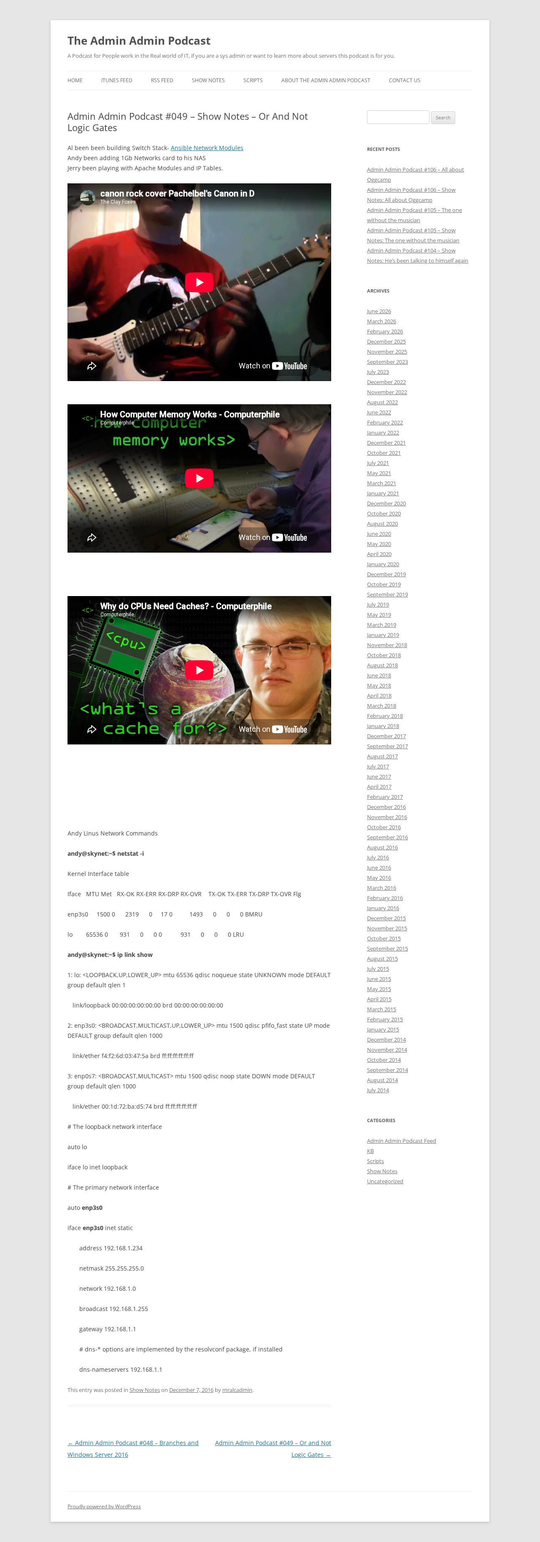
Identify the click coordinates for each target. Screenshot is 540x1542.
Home (75, 80)
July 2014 (378, 1090)
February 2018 (385, 716)
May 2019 (379, 614)
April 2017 (379, 786)
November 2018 (387, 645)
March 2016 (381, 888)
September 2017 (387, 746)
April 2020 (379, 554)
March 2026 (381, 321)
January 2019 (383, 635)
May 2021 (379, 473)
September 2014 (387, 1070)
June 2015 (379, 979)
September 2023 (387, 361)
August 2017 (382, 756)
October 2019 (384, 584)
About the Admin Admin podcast (325, 80)
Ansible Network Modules (207, 148)
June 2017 (379, 776)
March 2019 (381, 625)
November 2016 (387, 817)
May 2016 (379, 877)
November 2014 (387, 1049)
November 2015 (387, 928)
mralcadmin (237, 1390)
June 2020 (379, 533)
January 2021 (383, 493)
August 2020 (382, 523)
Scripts (253, 80)
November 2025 (387, 351)
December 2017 (386, 736)
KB (370, 1151)
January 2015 (383, 1029)
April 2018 (379, 695)
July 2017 (378, 766)
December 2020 (386, 503)
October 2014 (384, 1060)
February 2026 (385, 331)
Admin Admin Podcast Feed (401, 1140)
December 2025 (386, 341)
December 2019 (386, 574)
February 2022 (385, 422)
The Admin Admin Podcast (139, 40)
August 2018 (382, 665)
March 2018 (381, 705)
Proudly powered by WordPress (104, 1506)
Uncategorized (385, 1181)
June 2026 (379, 311)
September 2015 (387, 948)
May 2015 (379, 989)
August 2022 (382, 402)
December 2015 (386, 918)
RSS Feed (162, 80)
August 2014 (382, 1080)
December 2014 (386, 1039)
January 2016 (383, 908)
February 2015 (385, 1019)
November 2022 (387, 392)
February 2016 (385, 898)
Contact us (405, 80)
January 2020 (383, 564)
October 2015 (384, 938)
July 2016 (378, 857)
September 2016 (387, 837)
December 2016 (386, 807)
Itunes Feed (116, 80)
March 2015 (381, 1009)
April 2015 (379, 999)
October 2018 (384, 655)
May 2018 (379, 685)
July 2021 (378, 463)
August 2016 (382, 847)
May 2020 (379, 544)
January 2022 (383, 432)
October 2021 (384, 453)
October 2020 (384, 513)
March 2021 (381, 483)
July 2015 (378, 968)
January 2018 (383, 726)
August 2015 (382, 958)
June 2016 (379, 867)
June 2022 (379, 412)
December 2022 (386, 382)
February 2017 (385, 797)
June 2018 (379, 675)
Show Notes (208, 80)
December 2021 (386, 442)
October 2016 (384, 827)
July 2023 (378, 372)
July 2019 (378, 604)
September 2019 (387, 594)
